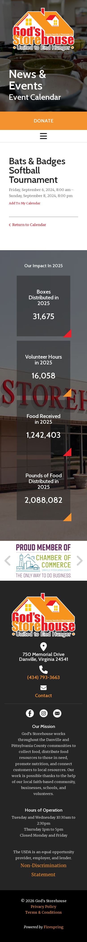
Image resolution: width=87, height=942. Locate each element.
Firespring (53, 927)
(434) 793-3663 (43, 677)
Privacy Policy (43, 906)
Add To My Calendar (24, 203)
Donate (43, 121)
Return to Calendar (29, 224)
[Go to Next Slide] (79, 560)
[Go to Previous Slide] (8, 560)
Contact (43, 695)
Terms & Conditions (43, 912)
